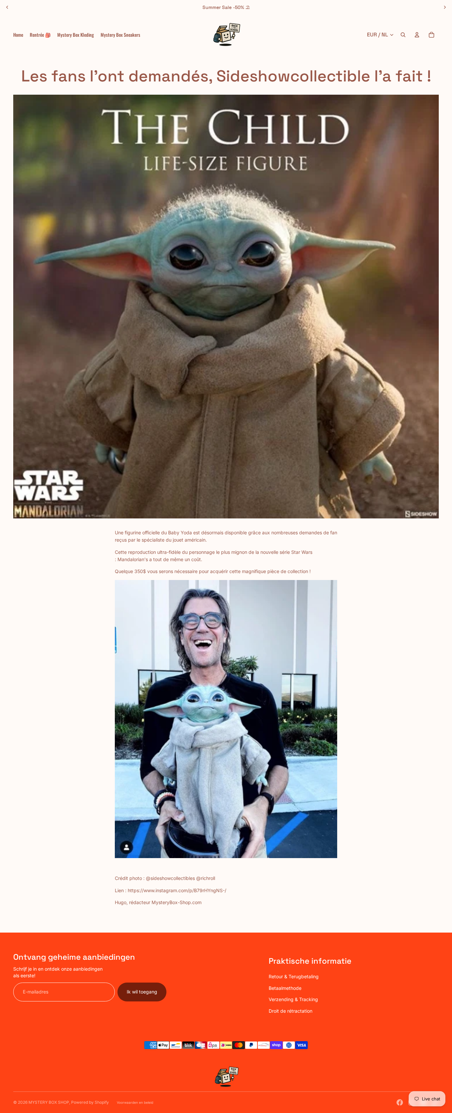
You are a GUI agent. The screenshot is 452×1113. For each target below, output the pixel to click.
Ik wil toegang (142, 991)
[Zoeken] (403, 34)
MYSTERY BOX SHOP (48, 1102)
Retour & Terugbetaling (294, 976)
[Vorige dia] (7, 7)
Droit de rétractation (290, 1011)
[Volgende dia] (444, 7)
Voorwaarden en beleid (135, 1102)
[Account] (417, 34)
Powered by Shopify (90, 1102)
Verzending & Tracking (293, 999)
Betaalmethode (285, 988)
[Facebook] (400, 1102)
